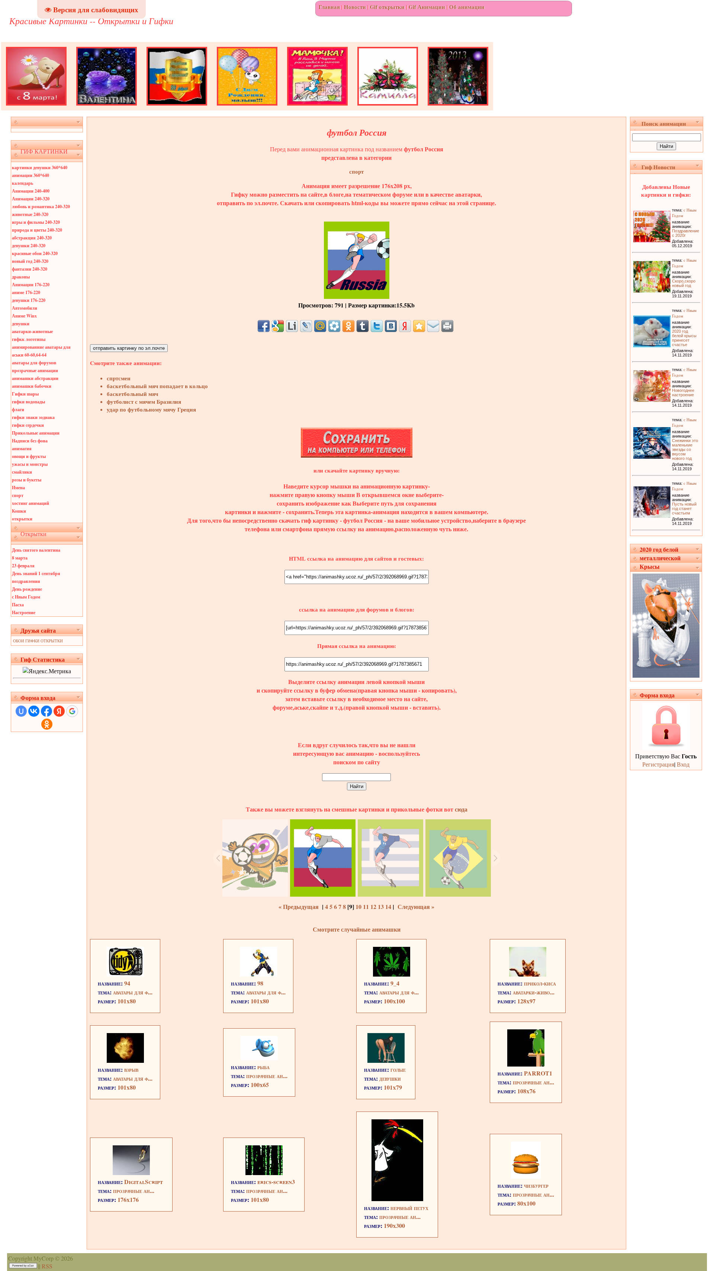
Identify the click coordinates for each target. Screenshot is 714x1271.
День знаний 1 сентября (36, 573)
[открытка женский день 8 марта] (36, 108)
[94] (125, 974)
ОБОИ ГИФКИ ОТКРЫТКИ (38, 640)
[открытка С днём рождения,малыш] (247, 108)
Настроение (23, 612)
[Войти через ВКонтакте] (33, 711)
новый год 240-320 (30, 261)
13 (381, 906)
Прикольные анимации (36, 433)
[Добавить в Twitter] (377, 326)
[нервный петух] (397, 1198)
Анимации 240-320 (30, 199)
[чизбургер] (526, 1176)
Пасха (18, 604)
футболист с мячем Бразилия (144, 402)
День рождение (27, 589)
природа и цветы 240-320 (37, 230)
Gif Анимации (427, 7)
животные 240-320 (30, 214)
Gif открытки (387, 7)
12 (373, 906)
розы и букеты (26, 480)
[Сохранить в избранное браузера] (419, 326)
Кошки (19, 511)
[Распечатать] (447, 326)
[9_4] (391, 974)
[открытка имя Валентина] (106, 108)
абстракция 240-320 (32, 238)
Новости (355, 7)
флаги (18, 409)
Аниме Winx (24, 316)
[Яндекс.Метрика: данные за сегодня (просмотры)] (47, 671)
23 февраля (23, 565)
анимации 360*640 (30, 175)
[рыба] (259, 1058)
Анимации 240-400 (30, 191)
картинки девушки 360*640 (39, 167)
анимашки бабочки (31, 386)
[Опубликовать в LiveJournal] (306, 326)
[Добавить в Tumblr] (363, 326)
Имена (18, 487)
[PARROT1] (525, 1064)
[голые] (386, 1060)
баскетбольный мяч (132, 394)
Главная (329, 7)
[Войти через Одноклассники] (46, 724)
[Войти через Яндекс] (59, 711)
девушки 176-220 (28, 300)
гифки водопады (28, 402)
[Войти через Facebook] (46, 711)
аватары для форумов (34, 362)
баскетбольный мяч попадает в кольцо (157, 386)
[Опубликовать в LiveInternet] (292, 326)
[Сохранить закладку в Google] (278, 326)
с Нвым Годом (26, 597)
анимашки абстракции (35, 378)
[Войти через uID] (21, 711)
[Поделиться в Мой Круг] (334, 326)
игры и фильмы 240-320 (36, 222)
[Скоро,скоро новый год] (651, 290)
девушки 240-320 (28, 245)
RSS (47, 1266)
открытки (22, 519)
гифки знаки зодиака (33, 417)
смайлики (22, 472)
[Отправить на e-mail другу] (433, 326)
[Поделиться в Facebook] (264, 326)
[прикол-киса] (527, 974)
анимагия (22, 448)
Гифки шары (25, 394)
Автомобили (24, 308)
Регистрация (658, 764)
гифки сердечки (28, 425)
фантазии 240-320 (29, 269)
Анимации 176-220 (30, 284)
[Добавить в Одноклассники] (348, 326)
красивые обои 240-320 (35, 253)
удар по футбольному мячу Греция (151, 409)
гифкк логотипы (28, 339)
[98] (258, 974)
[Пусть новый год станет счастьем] (651, 515)
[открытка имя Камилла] (388, 108)
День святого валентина (36, 550)
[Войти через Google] (72, 711)
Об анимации (467, 7)
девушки (20, 323)
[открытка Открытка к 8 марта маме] (317, 108)
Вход (683, 764)
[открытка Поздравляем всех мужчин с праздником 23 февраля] (177, 108)
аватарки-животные (32, 331)
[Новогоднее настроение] (651, 399)
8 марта (20, 558)
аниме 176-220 (26, 292)
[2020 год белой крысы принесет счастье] (651, 345)
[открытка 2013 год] (458, 108)
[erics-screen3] (264, 1172)
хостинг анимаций (30, 503)
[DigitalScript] (131, 1172)
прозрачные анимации (35, 370)
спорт (17, 495)
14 (388, 906)
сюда (460, 809)
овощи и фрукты (29, 456)
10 (358, 906)
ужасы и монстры (30, 464)
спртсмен (119, 378)
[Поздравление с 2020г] (651, 240)
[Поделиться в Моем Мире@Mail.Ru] (320, 326)
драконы (21, 277)
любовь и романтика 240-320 (41, 206)
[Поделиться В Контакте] (391, 326)
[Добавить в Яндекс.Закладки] (405, 326)
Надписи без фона (30, 441)
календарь (22, 183)
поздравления (26, 581)
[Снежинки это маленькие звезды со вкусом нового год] (651, 456)
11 (366, 906)
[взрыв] (125, 1060)
